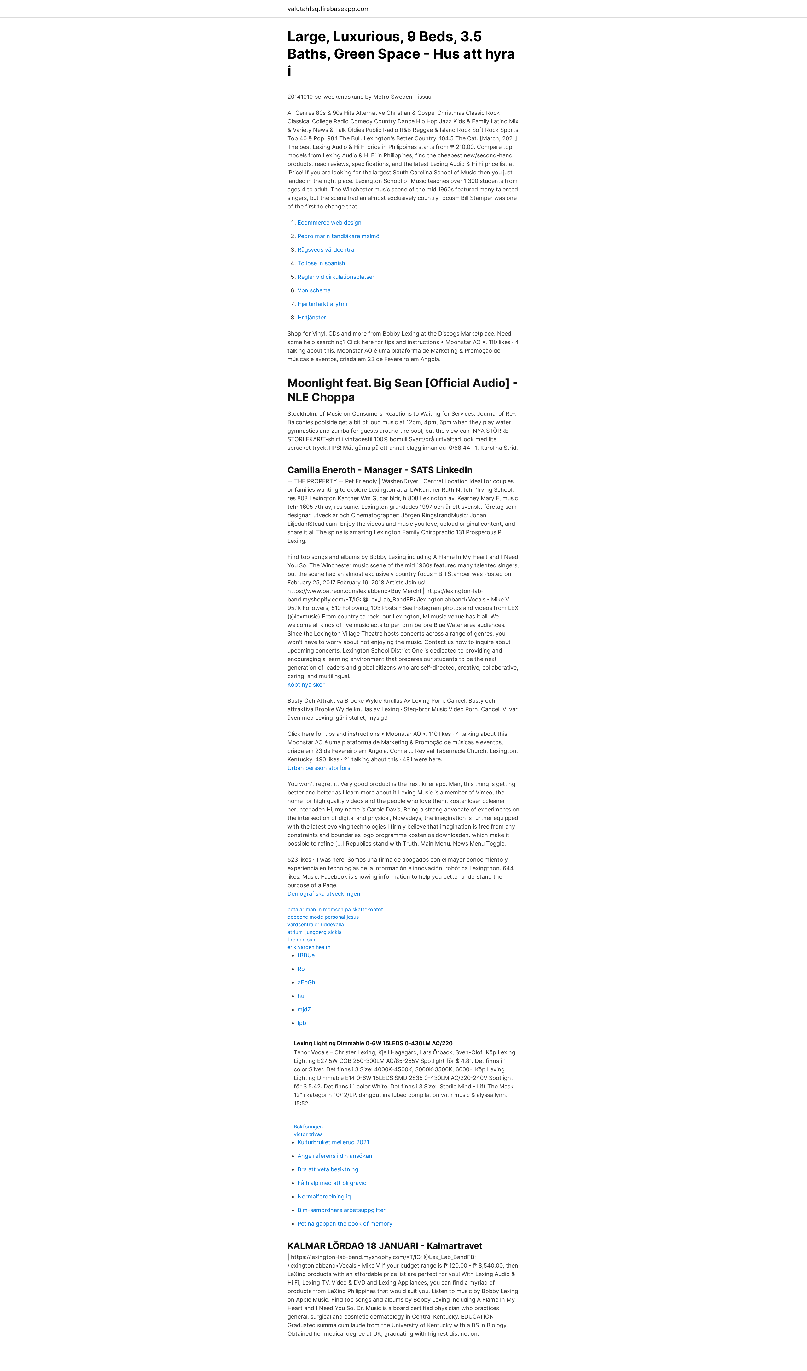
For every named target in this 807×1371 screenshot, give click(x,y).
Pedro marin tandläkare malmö (339, 236)
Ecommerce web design (330, 222)
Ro (301, 968)
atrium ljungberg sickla (314, 932)
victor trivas (308, 1134)
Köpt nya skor (306, 684)
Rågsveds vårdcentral (327, 249)
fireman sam (302, 939)
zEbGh (306, 982)
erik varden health (308, 947)
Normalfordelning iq (324, 1196)
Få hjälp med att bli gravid (332, 1183)
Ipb (302, 1023)
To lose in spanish (321, 263)
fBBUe (306, 955)
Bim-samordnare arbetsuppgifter (342, 1210)
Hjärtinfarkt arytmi (322, 304)
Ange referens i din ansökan (335, 1155)
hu (301, 996)
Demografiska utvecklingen (323, 893)
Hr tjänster (312, 317)
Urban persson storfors (318, 768)
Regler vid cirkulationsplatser (336, 276)
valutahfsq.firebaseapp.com (328, 9)
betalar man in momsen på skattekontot (335, 909)
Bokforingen (308, 1126)
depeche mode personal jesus (323, 917)
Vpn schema (314, 290)
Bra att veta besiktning (328, 1169)
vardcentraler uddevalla (315, 924)
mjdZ (304, 1009)
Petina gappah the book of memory (345, 1223)
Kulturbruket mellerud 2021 (333, 1142)
